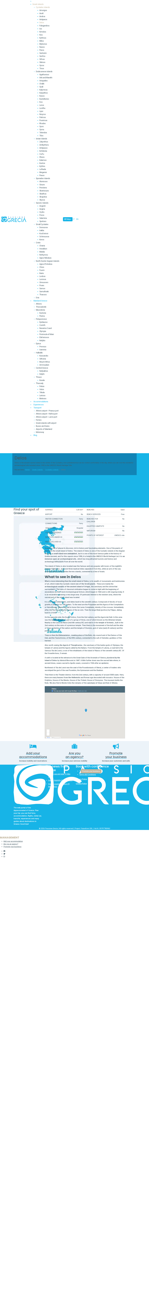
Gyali (41, 87)
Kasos (42, 96)
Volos (41, 389)
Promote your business (91, 771)
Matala (42, 252)
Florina (42, 316)
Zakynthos (43, 142)
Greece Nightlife (60, 780)
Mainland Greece (40, 301)
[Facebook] (4, 851)
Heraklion (43, 249)
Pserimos (43, 120)
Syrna (41, 129)
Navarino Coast (45, 328)
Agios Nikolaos (45, 258)
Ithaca (41, 157)
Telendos (43, 132)
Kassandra (43, 356)
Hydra (41, 212)
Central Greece (42, 368)
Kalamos (43, 160)
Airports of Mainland (44, 429)
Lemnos (42, 279)
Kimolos (42, 32)
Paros (41, 50)
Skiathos (42, 194)
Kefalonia (43, 151)
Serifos (42, 56)
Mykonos (43, 44)
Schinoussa (44, 236)
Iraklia (41, 230)
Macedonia (40, 310)
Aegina (42, 209)
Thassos (43, 294)
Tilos (41, 135)
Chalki (41, 84)
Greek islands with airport (46, 423)
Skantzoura (44, 191)
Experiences (38, 404)
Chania (42, 246)
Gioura (42, 184)
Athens (39, 304)
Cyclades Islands (43, 7)
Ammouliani (44, 365)
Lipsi (41, 111)
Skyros (42, 200)
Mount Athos (44, 362)
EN (77, 219)
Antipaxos (43, 148)
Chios (41, 267)
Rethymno (43, 255)
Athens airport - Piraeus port (47, 411)
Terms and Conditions (87, 775)
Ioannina (42, 349)
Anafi (41, 13)
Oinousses (43, 282)
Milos (41, 41)
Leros (41, 105)
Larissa (42, 395)
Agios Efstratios (45, 264)
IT (74, 219)
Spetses (42, 221)
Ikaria (41, 273)
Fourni (41, 270)
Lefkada (42, 169)
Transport (37, 407)
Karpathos (43, 93)
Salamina (43, 218)
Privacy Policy (81, 779)
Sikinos (42, 62)
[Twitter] (4, 854)
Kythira (42, 166)
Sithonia (42, 359)
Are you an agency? (10, 844)
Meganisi (43, 172)
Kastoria (42, 313)
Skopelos (43, 197)
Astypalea (43, 80)
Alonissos (43, 181)
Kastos (42, 163)
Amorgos (43, 10)
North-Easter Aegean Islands (47, 261)
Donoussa (43, 227)
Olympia (42, 331)
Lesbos (42, 276)
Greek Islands (38, 4)
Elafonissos (44, 337)
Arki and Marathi (45, 77)
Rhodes (42, 123)
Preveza (42, 346)
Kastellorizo (44, 99)
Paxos (42, 175)
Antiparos (43, 19)
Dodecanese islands (44, 71)
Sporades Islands (43, 178)
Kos (41, 102)
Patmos (42, 117)
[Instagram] (4, 857)
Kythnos (42, 38)
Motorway (40, 432)
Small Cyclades (42, 224)
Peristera (43, 187)
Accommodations (40, 401)
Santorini (43, 53)
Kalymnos (43, 90)
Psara (41, 285)
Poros (41, 215)
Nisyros (42, 114)
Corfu (41, 154)
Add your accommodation (13, 841)
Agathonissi (44, 74)
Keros (41, 239)
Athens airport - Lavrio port (46, 417)
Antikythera (44, 145)
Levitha (42, 108)
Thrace (39, 377)
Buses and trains (43, 426)
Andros (42, 16)
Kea (41, 35)
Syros (41, 65)
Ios (40, 29)
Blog (35, 435)
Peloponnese (41, 319)
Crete (38, 242)
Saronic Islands (42, 203)
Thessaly (39, 383)
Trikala (42, 392)
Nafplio (42, 340)
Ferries (39, 420)
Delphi (41, 374)
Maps (68, 219)
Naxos (42, 47)
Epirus (38, 343)
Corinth (42, 325)
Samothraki (44, 291)
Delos (41, 22)
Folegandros (44, 25)
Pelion (41, 386)
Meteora (42, 398)
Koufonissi (43, 233)
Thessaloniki (41, 307)
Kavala (42, 380)
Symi (41, 126)
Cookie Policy (81, 784)
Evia (37, 297)
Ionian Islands (41, 138)
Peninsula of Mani (46, 334)
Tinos (41, 68)
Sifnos (42, 59)
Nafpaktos (43, 371)
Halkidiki (39, 353)
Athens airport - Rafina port (46, 414)
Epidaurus (43, 322)
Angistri (42, 206)
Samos (42, 288)
